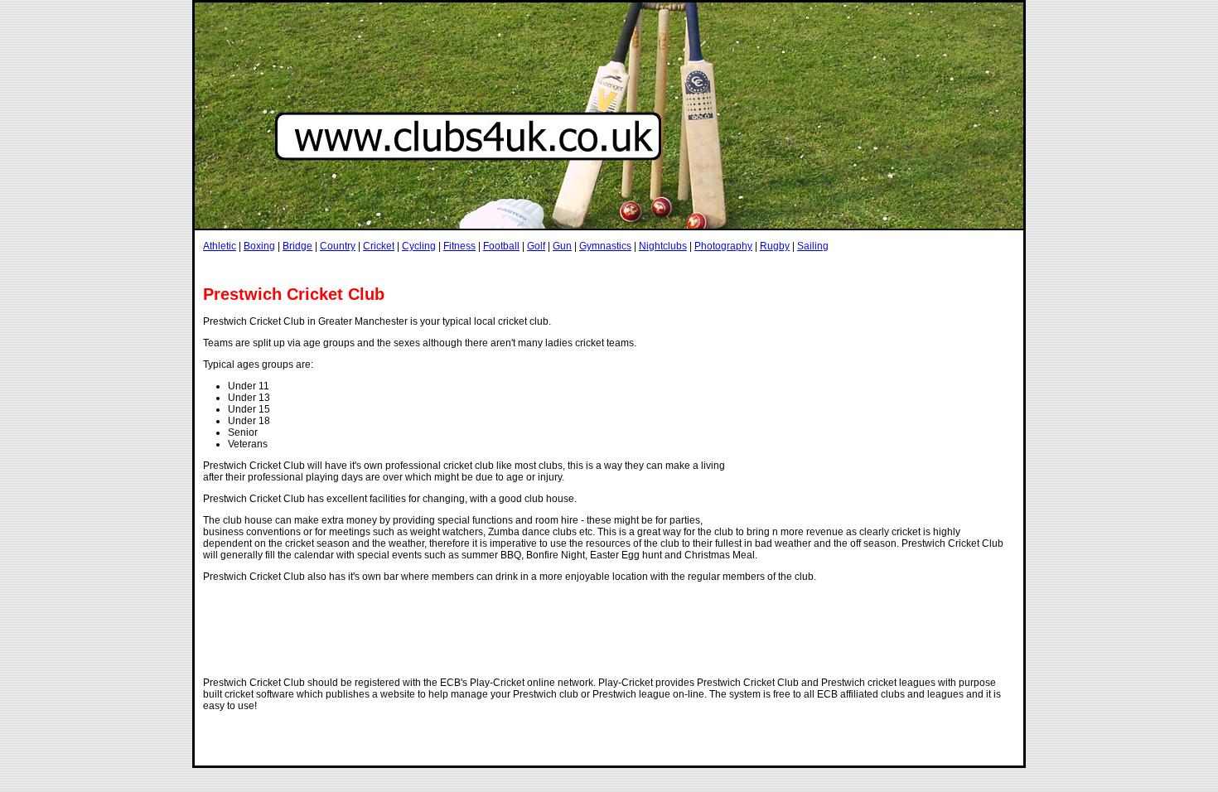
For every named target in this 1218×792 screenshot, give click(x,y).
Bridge (297, 246)
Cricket (378, 246)
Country (337, 246)
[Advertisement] (504, 268)
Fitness (459, 246)
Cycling (419, 246)
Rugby (775, 246)
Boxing (259, 246)
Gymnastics (605, 246)
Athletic (219, 246)
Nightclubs (663, 246)
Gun (562, 246)
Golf (536, 246)
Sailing (813, 246)
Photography (723, 246)
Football (501, 246)
